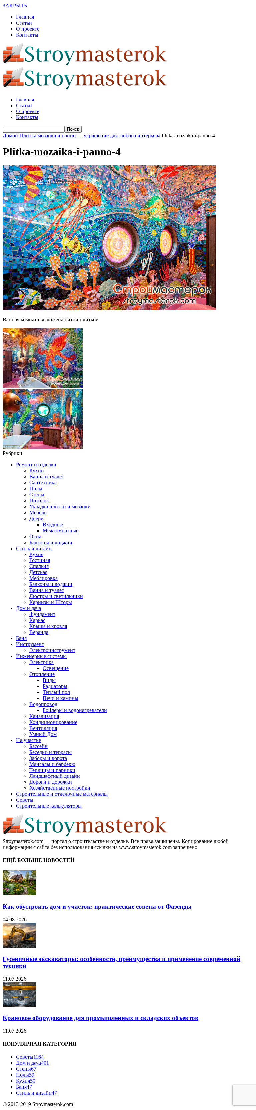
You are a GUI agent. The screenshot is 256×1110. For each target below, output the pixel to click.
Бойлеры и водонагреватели (75, 710)
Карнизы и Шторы (50, 602)
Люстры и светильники (56, 596)
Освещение (56, 668)
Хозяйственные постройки (59, 788)
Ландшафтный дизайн (54, 776)
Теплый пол (56, 692)
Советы (24, 800)
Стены (36, 494)
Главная (25, 17)
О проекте (27, 29)
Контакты (27, 35)
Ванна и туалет (46, 476)
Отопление (42, 674)
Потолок (39, 500)
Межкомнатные (60, 530)
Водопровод (43, 704)
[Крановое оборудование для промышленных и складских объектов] (19, 1005)
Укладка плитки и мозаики (60, 506)
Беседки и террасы (50, 752)
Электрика (41, 662)
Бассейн (38, 746)
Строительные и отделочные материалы (62, 794)
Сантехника (43, 482)
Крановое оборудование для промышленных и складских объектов (100, 1017)
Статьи (24, 23)
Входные (53, 524)
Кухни (36, 470)
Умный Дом (43, 734)
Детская (38, 572)
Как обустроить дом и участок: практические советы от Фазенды (97, 906)
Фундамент (42, 614)
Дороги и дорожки (50, 782)
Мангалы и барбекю (52, 764)
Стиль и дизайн (34, 548)
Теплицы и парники (52, 770)
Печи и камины (60, 698)
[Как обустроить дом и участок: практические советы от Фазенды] (19, 893)
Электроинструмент (52, 650)
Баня (21, 638)
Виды (49, 680)
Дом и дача (28, 608)
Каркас (37, 620)
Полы (35, 488)
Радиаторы (55, 686)
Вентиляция (43, 728)
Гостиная (39, 560)
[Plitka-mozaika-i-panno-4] (109, 308)
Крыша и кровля (48, 626)
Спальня (39, 566)
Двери (36, 518)
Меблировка (43, 578)
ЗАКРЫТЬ (15, 5)
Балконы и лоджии (50, 542)
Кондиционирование (53, 722)
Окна (35, 536)
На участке (28, 740)
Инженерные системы (41, 656)
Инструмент (30, 644)
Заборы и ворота (48, 758)
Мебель (37, 512)
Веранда (38, 632)
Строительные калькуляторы (49, 806)
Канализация (44, 716)
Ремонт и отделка (36, 464)
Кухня (36, 554)
